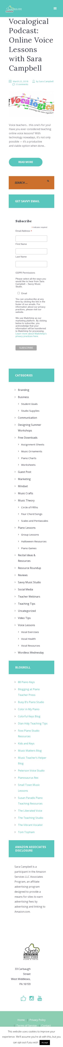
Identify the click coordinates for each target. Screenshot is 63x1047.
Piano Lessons (27, 528)
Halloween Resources (34, 541)
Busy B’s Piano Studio (31, 702)
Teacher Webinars (29, 596)
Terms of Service (26, 1025)
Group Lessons (30, 534)
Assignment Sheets (32, 444)
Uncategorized (27, 611)
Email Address (24, 230)
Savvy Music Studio (29, 582)
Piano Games (29, 548)
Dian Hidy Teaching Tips (32, 723)
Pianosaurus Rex (28, 777)
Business (23, 397)
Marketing (24, 479)
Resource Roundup (29, 568)
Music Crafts (25, 493)
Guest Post (24, 472)
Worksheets (28, 464)
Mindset (23, 486)
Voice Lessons (26, 625)
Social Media (25, 589)
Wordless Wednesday (31, 652)
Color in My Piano (28, 709)
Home (21, 1020)
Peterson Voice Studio (31, 770)
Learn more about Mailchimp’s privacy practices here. (31, 334)
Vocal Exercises (30, 632)
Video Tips (24, 618)
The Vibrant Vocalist (30, 825)
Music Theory (26, 500)
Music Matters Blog (30, 750)
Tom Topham (26, 832)
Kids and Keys (26, 743)
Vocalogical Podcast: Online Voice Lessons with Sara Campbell (31, 45)
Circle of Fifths (29, 507)
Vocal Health (28, 638)
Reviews (23, 575)
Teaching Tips (26, 603)
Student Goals (29, 403)
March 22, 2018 (20, 81)
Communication (27, 417)
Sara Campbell (46, 81)
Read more (25, 162)
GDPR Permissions (25, 272)
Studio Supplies (30, 410)
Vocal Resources (30, 645)
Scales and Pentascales (34, 520)
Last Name (21, 256)
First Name (21, 244)
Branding (23, 390)
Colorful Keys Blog (29, 716)
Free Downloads (27, 437)
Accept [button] (45, 1042)
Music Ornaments (31, 451)
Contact (46, 1025)
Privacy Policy (37, 1020)
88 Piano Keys (26, 682)
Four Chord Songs (31, 514)
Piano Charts (28, 458)
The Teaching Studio (30, 818)
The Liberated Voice (30, 810)
